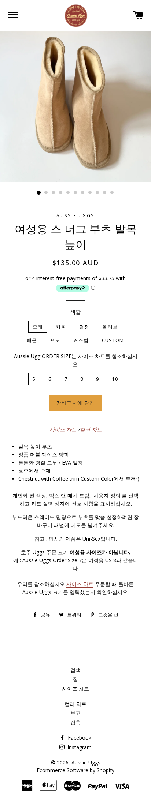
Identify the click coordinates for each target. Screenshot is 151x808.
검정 (84, 326)
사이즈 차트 (63, 429)
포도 (55, 340)
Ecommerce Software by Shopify (75, 770)
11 (112, 192)
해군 (32, 340)
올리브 (110, 326)
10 (104, 192)
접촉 (75, 722)
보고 (75, 713)
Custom (113, 340)
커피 (61, 326)
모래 (38, 326)
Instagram (79, 747)
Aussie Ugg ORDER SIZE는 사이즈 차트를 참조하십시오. (75, 360)
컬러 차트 (91, 429)
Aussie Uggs (85, 762)
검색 (75, 669)
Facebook (78, 737)
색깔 (75, 311)
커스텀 (81, 340)
